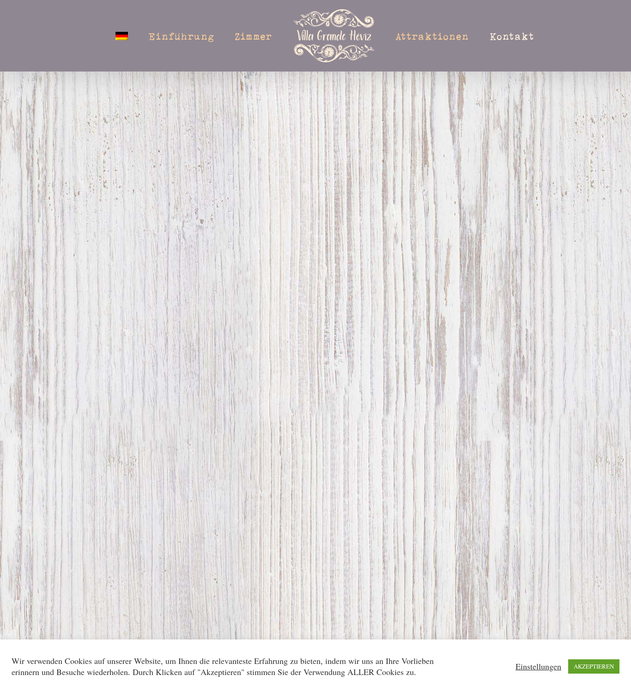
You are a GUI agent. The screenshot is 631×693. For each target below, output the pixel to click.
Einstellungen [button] (538, 666)
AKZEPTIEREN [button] (594, 666)
